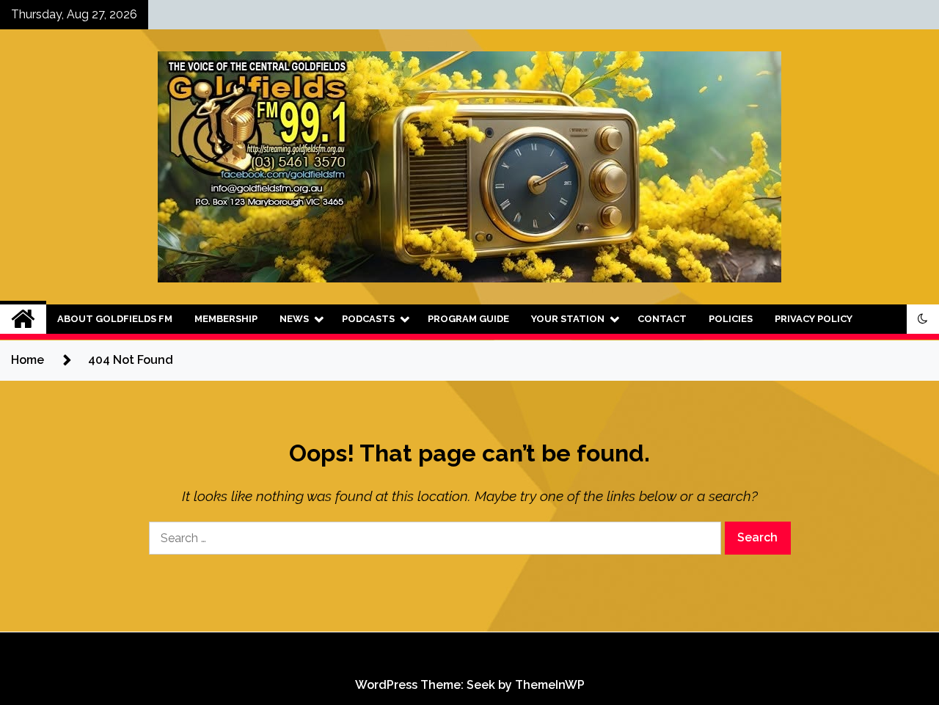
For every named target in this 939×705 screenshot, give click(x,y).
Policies (731, 318)
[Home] (23, 319)
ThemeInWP (550, 685)
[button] (923, 319)
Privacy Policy (813, 318)
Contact (662, 318)
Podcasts (368, 318)
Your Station (567, 318)
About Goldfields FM (114, 318)
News (294, 318)
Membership (225, 318)
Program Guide (468, 318)
